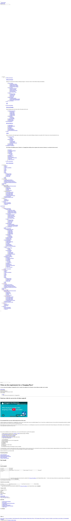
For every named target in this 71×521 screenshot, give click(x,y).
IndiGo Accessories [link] (13, 89)
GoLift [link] (11, 154)
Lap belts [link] (11, 140)
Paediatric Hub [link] (8, 188)
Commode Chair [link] (12, 94)
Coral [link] (5, 168)
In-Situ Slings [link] (12, 111)
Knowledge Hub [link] (6, 291)
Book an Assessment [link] (7, 202)
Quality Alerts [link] (4, 506)
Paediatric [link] (11, 138)
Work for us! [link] (6, 200)
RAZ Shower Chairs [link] (11, 218)
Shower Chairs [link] (10, 87)
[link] (3, 394)
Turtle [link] (5, 177)
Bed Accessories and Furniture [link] (12, 130)
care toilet (13, 435)
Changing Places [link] (10, 155)
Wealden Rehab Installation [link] (6, 501)
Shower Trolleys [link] (10, 83)
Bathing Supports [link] (10, 97)
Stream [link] (9, 92)
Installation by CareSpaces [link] (10, 145)
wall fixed (14, 433)
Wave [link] (5, 178)
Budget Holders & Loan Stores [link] (9, 180)
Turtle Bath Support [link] (13, 98)
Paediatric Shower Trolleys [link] (14, 85)
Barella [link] (5, 166)
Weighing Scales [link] (10, 119)
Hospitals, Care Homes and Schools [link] (9, 181)
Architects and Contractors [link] (8, 179)
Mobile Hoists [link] (10, 116)
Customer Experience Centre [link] (8, 197)
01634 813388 (3, 2)
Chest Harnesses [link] (12, 141)
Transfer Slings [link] (12, 112)
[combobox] (4, 4)
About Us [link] (43, 518)
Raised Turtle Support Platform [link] (15, 99)
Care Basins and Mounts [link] (12, 150)
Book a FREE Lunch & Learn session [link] (10, 290)
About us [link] (5, 199)
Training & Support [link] (5, 289)
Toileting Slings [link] (12, 114)
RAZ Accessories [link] (12, 91)
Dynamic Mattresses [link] (11, 129)
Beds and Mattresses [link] (9, 121)
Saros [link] (5, 276)
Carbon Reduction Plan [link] (16, 518)
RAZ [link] (5, 171)
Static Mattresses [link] (10, 128)
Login (4, 3)
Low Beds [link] (9, 127)
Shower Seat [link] (12, 96)
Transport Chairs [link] (10, 143)
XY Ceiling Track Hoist (6, 434)
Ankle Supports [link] (10, 253)
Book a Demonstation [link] (9, 161)
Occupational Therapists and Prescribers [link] (10, 182)
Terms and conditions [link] (8, 518)
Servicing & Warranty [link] (7, 196)
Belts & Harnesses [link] (11, 139)
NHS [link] (7, 101)
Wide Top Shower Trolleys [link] (14, 86)
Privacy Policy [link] (2, 518)
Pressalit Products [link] (10, 156)
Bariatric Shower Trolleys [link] (12, 211)
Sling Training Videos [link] (9, 194)
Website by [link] (12, 520)
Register (1, 3)
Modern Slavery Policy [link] (30, 518)
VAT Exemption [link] (37, 518)
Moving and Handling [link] (9, 105)
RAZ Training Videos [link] (9, 297)
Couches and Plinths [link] (11, 118)
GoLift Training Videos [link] (9, 192)
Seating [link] (7, 131)
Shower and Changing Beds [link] (12, 157)
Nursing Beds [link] (8, 242)
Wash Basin (4, 436)
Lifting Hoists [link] (12, 117)
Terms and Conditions (32, 478)
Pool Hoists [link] (8, 263)
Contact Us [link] (4, 201)
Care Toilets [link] (10, 152)
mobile (19, 433)
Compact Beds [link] (10, 125)
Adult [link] (11, 137)
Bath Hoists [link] (10, 149)
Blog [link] (3, 184)
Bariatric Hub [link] (8, 187)
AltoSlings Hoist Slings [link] (11, 110)
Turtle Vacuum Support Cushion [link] (13, 225)
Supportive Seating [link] (11, 136)
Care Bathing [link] (10, 151)
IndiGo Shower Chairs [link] (13, 90)
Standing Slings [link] (12, 115)
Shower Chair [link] (12, 95)
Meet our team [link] (6, 304)
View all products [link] (10, 100)
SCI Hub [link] (7, 189)
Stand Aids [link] (9, 235)
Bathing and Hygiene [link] (9, 77)
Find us (1, 494)
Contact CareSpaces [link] (11, 159)
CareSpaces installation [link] (7, 167)
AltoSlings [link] (5, 165)
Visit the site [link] (10, 158)
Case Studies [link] (4, 183)
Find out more (2, 389)
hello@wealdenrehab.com (4, 496)
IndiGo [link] (5, 170)
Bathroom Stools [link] (12, 93)
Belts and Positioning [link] (13, 88)
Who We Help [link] (4, 283)
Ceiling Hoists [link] (10, 153)
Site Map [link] (51, 518)
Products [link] (3, 207)
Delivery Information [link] (23, 518)
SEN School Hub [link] (9, 190)
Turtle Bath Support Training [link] (10, 195)
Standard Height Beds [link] (9, 241)
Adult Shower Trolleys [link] (13, 84)
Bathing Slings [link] (12, 113)
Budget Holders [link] (4, 504)
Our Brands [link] (4, 269)
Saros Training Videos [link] (9, 193)
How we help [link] (4, 502)
